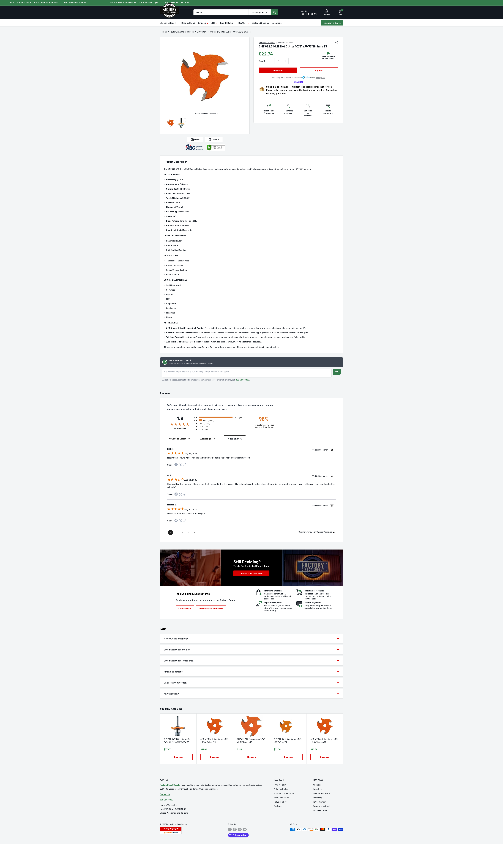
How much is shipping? (176, 638)
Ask (336, 372)
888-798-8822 (309, 12)
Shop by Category (168, 23)
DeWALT (242, 23)
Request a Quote (332, 22)
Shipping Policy (281, 789)
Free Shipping (184, 608)
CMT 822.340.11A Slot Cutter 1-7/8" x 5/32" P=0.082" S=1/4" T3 (177, 740)
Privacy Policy (280, 784)
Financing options (173, 671)
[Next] (343, 738)
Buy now (319, 70)
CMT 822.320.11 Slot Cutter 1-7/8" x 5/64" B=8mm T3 (214, 740)
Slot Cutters (202, 32)
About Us (317, 784)
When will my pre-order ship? (179, 660)
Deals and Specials (260, 23)
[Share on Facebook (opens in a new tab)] (176, 465)
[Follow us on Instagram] (235, 829)
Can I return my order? (175, 682)
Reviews (277, 806)
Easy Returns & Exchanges (211, 608)
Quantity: (263, 61)
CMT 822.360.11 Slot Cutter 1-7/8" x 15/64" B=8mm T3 (324, 740)
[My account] (326, 11)
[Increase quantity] (285, 61)
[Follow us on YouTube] (245, 829)
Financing (317, 797)
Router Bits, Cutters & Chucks (182, 32)
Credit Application (321, 793)
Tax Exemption (320, 810)
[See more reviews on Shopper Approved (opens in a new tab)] (184, 465)
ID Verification (319, 801)
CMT (213, 23)
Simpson (202, 23)
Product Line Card (321, 806)
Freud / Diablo (226, 23)
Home (164, 32)
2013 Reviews (182, 428)
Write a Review (235, 439)
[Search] (274, 12)
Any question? (171, 693)
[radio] (221, 417)
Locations (276, 23)
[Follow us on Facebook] (230, 829)
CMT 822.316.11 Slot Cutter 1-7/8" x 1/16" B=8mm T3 (288, 740)
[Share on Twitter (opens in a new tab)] (180, 465)
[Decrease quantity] (272, 61)
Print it (216, 139)
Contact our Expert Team (251, 573)
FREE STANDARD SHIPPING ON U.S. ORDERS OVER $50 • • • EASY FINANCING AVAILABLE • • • (50, 3)
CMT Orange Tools (267, 43)
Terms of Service (281, 797)
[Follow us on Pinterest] (240, 829)
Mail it (196, 139)
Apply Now (320, 77)
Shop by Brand (188, 23)
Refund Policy (280, 801)
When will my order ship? (177, 649)
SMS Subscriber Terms (284, 793)
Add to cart (278, 70)
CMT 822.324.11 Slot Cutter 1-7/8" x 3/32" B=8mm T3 (251, 740)
